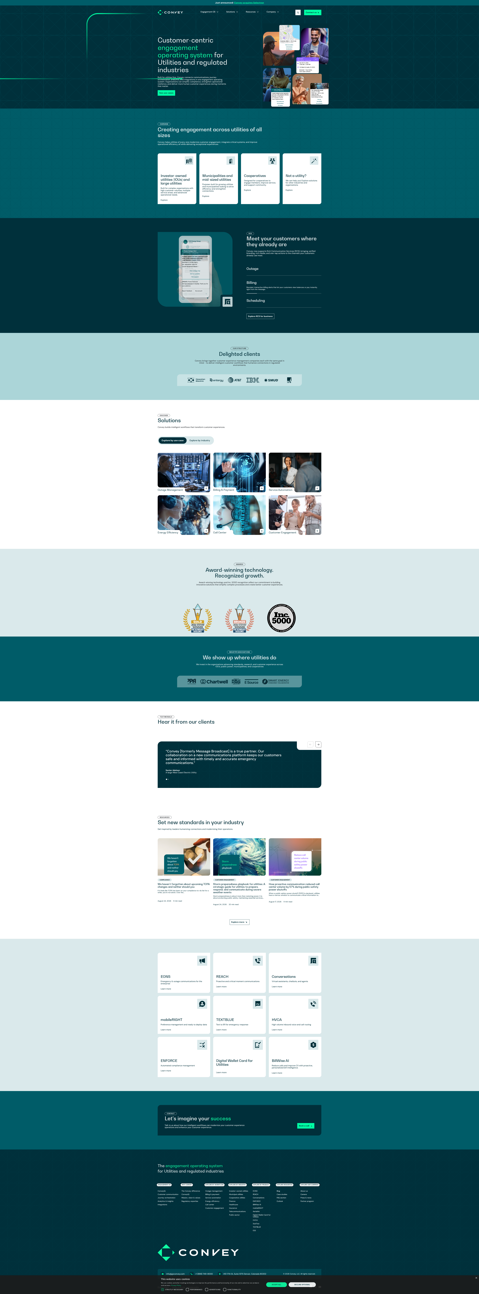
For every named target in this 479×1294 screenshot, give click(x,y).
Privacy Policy (176, 1285)
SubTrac (256, 1223)
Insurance (233, 1208)
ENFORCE (257, 1201)
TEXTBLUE (257, 1227)
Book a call (304, 1125)
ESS (254, 1230)
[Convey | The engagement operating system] (198, 1252)
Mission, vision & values (190, 1198)
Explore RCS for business (260, 316)
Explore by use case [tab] (173, 440)
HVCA (255, 1220)
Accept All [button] (276, 1285)
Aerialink (256, 1211)
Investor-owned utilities (238, 1191)
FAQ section (281, 1198)
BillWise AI (257, 1204)
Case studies (282, 1194)
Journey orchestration (166, 1198)
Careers (303, 1194)
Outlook (280, 1201)
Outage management (213, 1191)
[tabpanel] (239, 178)
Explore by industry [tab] (200, 440)
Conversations (258, 1198)
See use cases (166, 93)
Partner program (307, 1201)
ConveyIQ (162, 1191)
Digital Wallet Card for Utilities (262, 1216)
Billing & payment (212, 1194)
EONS (255, 1191)
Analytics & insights (165, 1201)
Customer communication (168, 1194)
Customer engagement (214, 1208)
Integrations (162, 1204)
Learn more (166, 489)
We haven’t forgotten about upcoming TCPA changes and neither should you (184, 885)
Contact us (311, 12)
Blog (278, 1191)
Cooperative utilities (237, 1198)
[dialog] (239, 1284)
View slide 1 (166, 779)
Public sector (234, 1215)
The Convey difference (190, 1191)
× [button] (476, 1278)
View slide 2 (168, 779)
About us (304, 1191)
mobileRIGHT (258, 1208)
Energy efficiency (212, 1201)
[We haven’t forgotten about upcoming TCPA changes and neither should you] (184, 857)
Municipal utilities (236, 1194)
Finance (232, 1201)
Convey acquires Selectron (249, 2)
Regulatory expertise (189, 1201)
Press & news (305, 1198)
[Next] (318, 744)
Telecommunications (237, 1211)
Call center (209, 1204)
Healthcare (233, 1204)
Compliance (165, 880)
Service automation (213, 1198)
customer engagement (224, 880)
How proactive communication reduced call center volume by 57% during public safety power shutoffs (294, 886)
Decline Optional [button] (302, 1285)
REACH (255, 1194)
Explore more (238, 922)
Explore (164, 200)
